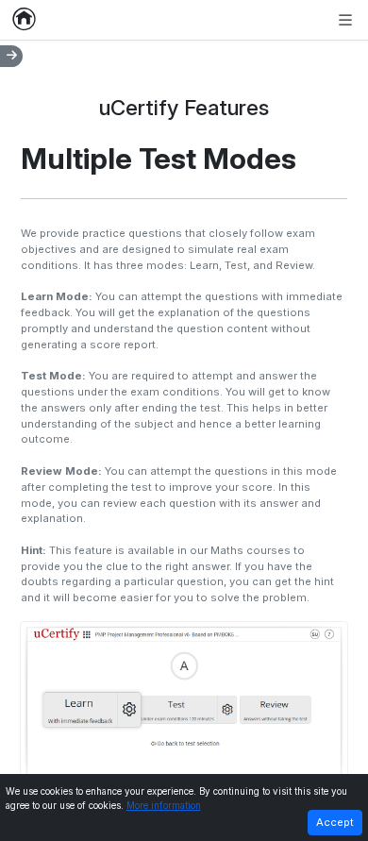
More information (163, 805)
